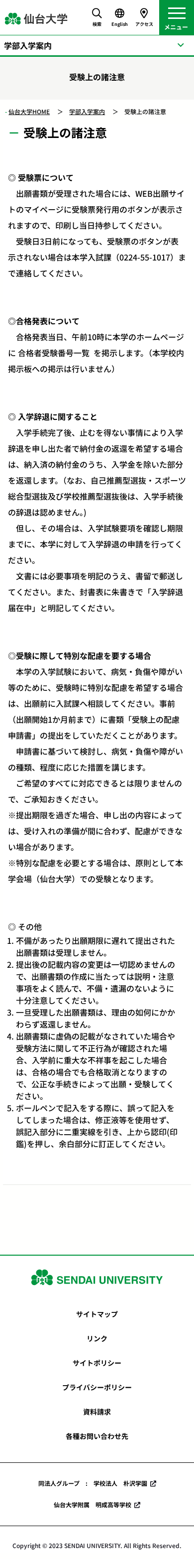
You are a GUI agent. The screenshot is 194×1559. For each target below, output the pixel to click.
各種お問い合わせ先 (97, 1436)
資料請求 (97, 1412)
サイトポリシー (97, 1363)
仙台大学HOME (29, 111)
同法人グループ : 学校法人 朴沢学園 (92, 1483)
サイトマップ (97, 1314)
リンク (97, 1338)
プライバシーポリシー (97, 1387)
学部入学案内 (87, 111)
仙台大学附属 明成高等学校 (92, 1504)
